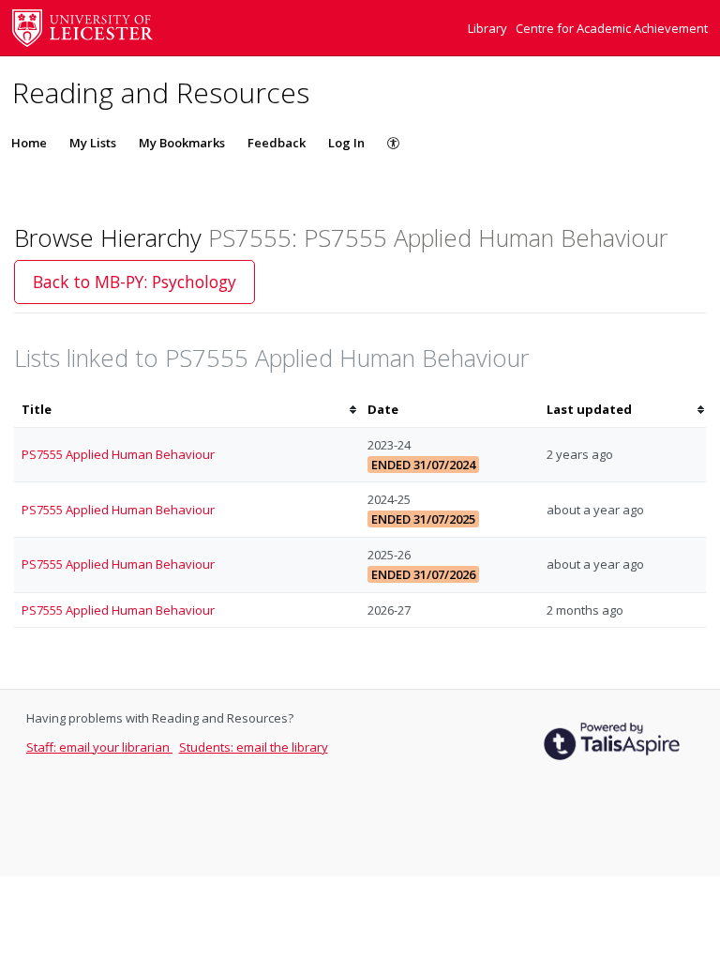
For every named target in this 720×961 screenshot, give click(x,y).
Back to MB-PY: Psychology (134, 281)
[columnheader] (187, 409)
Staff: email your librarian (99, 747)
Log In (346, 142)
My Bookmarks (182, 142)
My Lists (92, 142)
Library (489, 28)
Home (29, 142)
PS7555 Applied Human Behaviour (118, 454)
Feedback (277, 142)
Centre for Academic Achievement (612, 28)
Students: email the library (253, 747)
